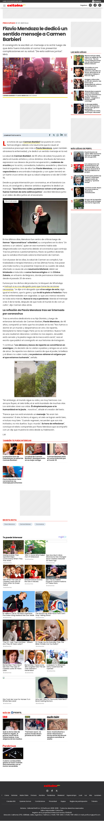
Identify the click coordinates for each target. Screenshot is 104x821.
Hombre (42, 795)
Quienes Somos (25, 801)
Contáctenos (40, 801)
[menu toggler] (4, 5)
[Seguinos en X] (99, 5)
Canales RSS (10, 801)
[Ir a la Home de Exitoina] (16, 5)
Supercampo (71, 795)
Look (80, 795)
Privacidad (53, 801)
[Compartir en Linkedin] (61, 135)
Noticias (14, 795)
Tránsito (94, 801)
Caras (6, 795)
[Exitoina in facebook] (95, 5)
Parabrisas (51, 795)
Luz (86, 795)
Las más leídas (78, 52)
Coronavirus (40, 524)
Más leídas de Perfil (81, 148)
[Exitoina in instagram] (90, 5)
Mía (90, 795)
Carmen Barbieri (25, 524)
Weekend (60, 795)
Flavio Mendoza (44, 148)
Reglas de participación (78, 801)
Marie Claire (24, 795)
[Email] (65, 135)
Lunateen (97, 795)
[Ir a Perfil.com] (96, 2)
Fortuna (33, 795)
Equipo (63, 801)
